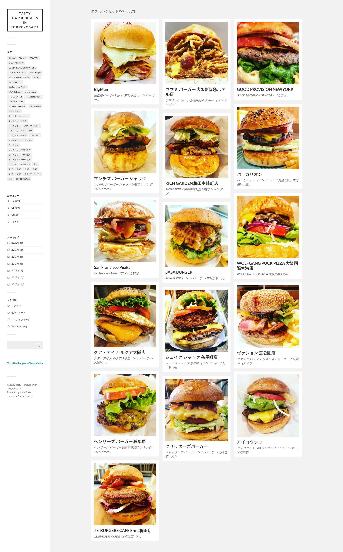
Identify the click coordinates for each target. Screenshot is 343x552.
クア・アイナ (14, 111)
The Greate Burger (33, 97)
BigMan (12, 58)
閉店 (11, 179)
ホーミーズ (35, 135)
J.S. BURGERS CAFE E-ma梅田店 (123, 530)
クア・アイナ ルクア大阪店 (119, 352)
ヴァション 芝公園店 (256, 352)
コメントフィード (20, 319)
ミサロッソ (13, 145)
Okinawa (16, 207)
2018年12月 (18, 277)
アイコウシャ (35, 106)
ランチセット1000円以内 (20, 150)
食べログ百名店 (23, 179)
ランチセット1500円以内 (20, 154)
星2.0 (35, 164)
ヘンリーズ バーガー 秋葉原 (120, 441)
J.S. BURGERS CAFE (17, 72)
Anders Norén (25, 396)
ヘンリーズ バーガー (18, 135)
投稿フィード (18, 312)
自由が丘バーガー (32, 174)
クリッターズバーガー (18, 116)
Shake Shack (30, 92)
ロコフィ (12, 164)
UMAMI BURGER (16, 101)
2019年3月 (17, 263)
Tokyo (14, 221)
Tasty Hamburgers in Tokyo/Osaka (25, 20)
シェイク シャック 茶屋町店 (191, 357)
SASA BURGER (15, 92)
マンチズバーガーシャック (20, 140)
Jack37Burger (35, 72)
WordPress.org (19, 326)
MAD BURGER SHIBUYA (19, 77)
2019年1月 (17, 270)
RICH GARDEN (15, 82)
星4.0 (35, 169)
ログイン (16, 305)
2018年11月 (18, 284)
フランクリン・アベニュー (20, 130)
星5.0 (19, 174)
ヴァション (25, 164)
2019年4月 (17, 256)
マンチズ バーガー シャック (120, 178)
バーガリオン (14, 125)
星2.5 (11, 169)
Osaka (14, 214)
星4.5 (11, 174)
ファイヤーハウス (32, 125)
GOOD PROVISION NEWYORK (22, 68)
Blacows (22, 58)
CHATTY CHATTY (16, 63)
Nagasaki (16, 200)
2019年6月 (17, 249)
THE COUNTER (15, 97)
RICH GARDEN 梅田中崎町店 (192, 183)
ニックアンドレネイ (17, 121)
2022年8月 (17, 242)
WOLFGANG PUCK (17, 106)
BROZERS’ (34, 58)
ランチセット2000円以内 (20, 159)
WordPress (25, 392)
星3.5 (27, 169)
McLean (36, 77)
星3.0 (19, 169)
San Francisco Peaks (17, 87)
